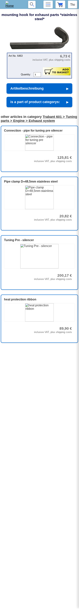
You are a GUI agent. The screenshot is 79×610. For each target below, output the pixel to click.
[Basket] (60, 4)
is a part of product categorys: (35, 102)
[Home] (11, 4)
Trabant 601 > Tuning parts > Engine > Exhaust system (39, 119)
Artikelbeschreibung (27, 88)
